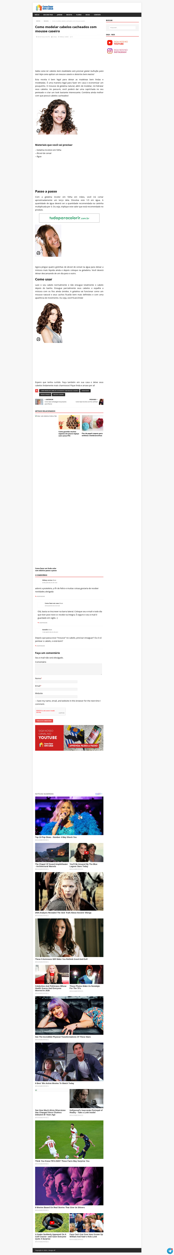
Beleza (62, 37)
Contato (97, 15)
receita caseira (58, 394)
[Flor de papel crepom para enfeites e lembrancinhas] (92, 423)
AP (54, 1250)
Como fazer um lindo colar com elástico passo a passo (46, 569)
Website (39, 693)
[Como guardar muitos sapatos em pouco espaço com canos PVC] (69, 422)
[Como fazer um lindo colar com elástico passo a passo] (46, 490)
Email (37, 685)
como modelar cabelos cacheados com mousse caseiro (59, 391)
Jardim (59, 15)
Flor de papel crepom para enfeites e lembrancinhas (92, 434)
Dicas (88, 15)
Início (37, 15)
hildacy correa (47, 580)
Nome (38, 678)
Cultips (55, 37)
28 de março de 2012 (44, 37)
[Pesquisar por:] (122, 27)
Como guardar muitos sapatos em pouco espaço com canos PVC (69, 434)
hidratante (85, 391)
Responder (41, 596)
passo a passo (45, 394)
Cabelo (67, 37)
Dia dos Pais (48, 15)
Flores (78, 15)
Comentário (40, 662)
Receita (69, 15)
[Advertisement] (52, 54)
